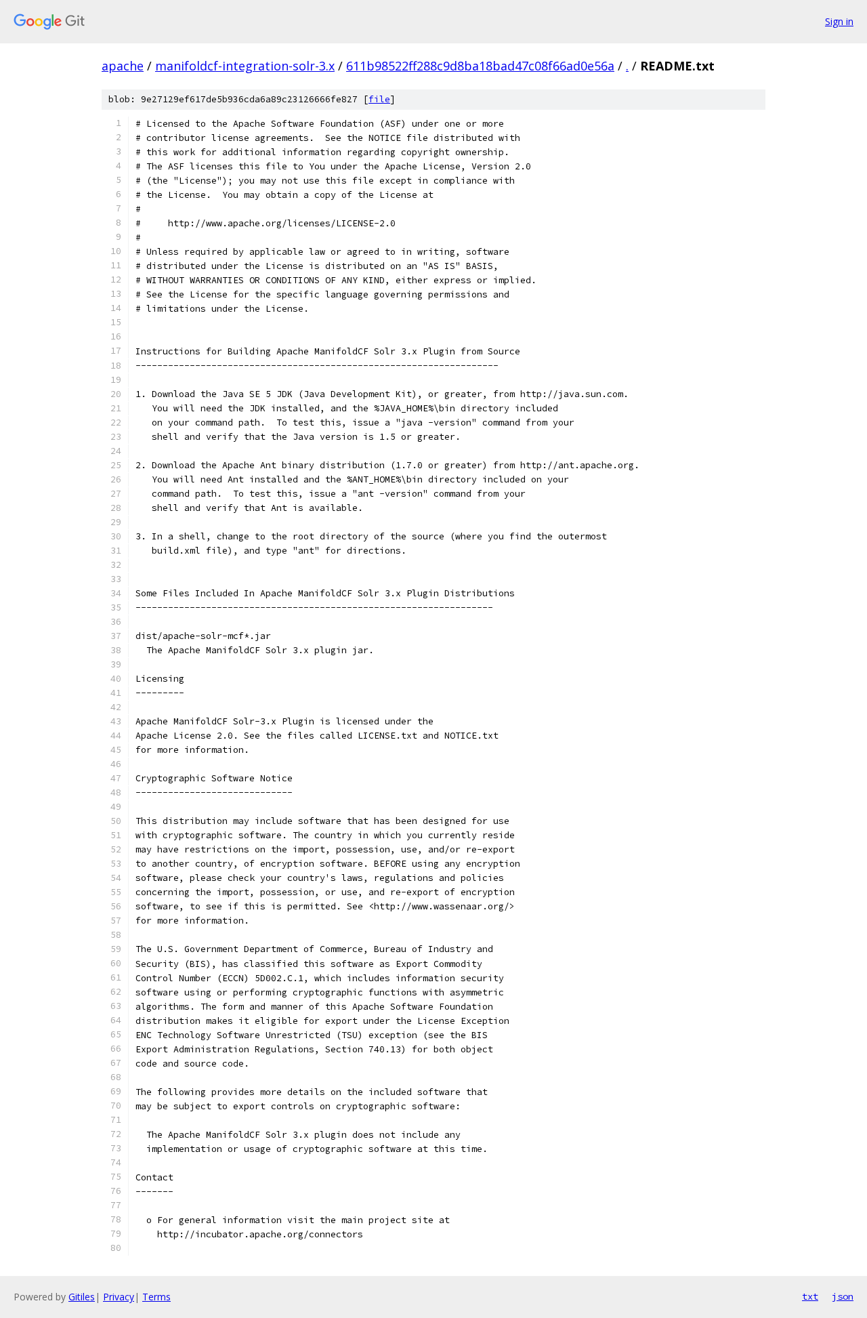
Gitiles (81, 1296)
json (842, 1296)
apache (123, 66)
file (379, 99)
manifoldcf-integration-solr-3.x (245, 66)
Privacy (118, 1296)
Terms (156, 1296)
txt (810, 1296)
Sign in (839, 21)
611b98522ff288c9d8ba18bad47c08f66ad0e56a (480, 66)
